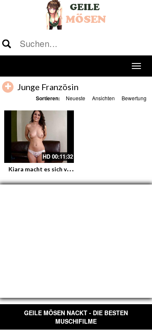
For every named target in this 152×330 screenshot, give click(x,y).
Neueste (75, 98)
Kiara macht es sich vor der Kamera (57, 169)
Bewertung (134, 98)
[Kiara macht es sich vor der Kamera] (39, 136)
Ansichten (103, 98)
